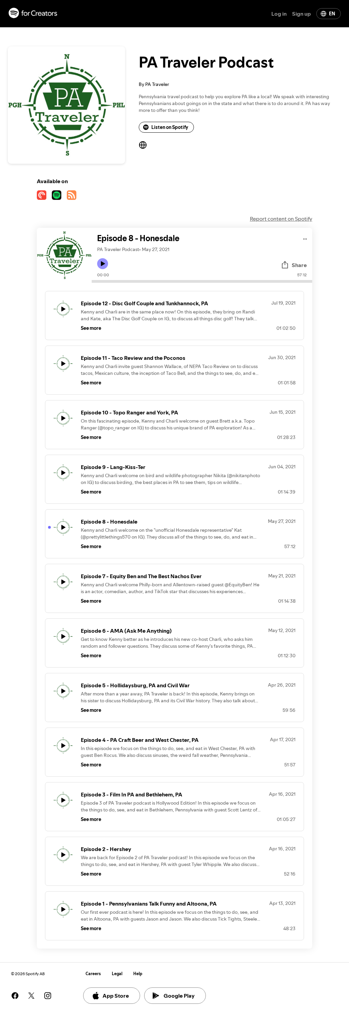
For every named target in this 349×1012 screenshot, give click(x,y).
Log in (279, 13)
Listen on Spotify (169, 127)
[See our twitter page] (31, 996)
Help (137, 974)
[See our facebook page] (15, 996)
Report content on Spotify (281, 218)
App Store (116, 995)
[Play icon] (102, 263)
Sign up (301, 13)
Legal (117, 974)
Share (299, 265)
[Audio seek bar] (202, 281)
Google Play (179, 995)
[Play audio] (305, 238)
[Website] (143, 145)
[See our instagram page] (48, 996)
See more (91, 328)
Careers (93, 974)
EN (332, 13)
